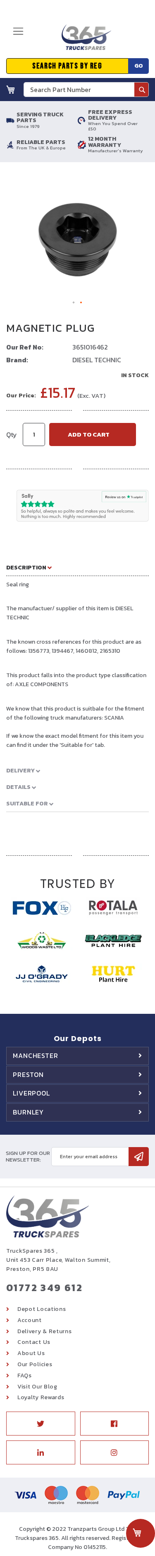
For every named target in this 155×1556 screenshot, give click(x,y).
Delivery (21, 770)
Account (29, 1320)
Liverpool (31, 1093)
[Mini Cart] (10, 89)
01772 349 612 (44, 1287)
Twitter (40, 1424)
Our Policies (34, 1364)
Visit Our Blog (37, 1386)
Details (19, 787)
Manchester (35, 1055)
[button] (74, 303)
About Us (31, 1353)
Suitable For (27, 803)
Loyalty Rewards (40, 1397)
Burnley (28, 1112)
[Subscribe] (139, 1156)
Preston (28, 1074)
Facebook (114, 1424)
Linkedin (40, 1452)
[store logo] (83, 40)
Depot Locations (41, 1309)
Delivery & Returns (44, 1331)
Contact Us (33, 1342)
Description (27, 567)
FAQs (24, 1375)
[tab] (77, 567)
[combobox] (86, 89)
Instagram (114, 1452)
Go (138, 65)
